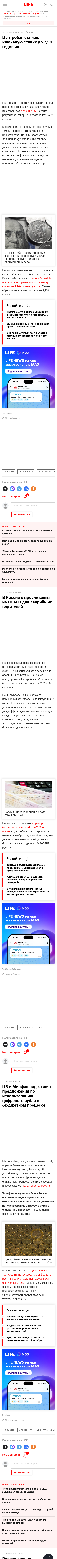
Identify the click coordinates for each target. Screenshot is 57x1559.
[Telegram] (19, 489)
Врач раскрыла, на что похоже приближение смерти (27, 542)
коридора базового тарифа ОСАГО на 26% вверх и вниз (25, 827)
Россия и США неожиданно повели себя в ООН (28, 561)
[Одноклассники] (33, 489)
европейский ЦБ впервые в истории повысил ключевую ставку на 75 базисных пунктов (26, 282)
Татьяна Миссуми (12, 974)
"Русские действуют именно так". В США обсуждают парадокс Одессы (24, 1490)
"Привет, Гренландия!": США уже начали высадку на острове (24, 553)
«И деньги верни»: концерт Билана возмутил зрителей (27, 532)
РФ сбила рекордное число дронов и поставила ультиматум (28, 570)
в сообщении (29, 111)
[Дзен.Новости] (5, 489)
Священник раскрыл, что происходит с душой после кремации (27, 1511)
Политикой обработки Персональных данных (22, 14)
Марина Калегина (12, 418)
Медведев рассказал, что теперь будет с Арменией (25, 580)
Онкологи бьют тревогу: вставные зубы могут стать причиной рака (27, 1531)
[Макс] (12, 489)
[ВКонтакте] (26, 489)
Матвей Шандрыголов (14, 1420)
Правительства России (36, 1185)
